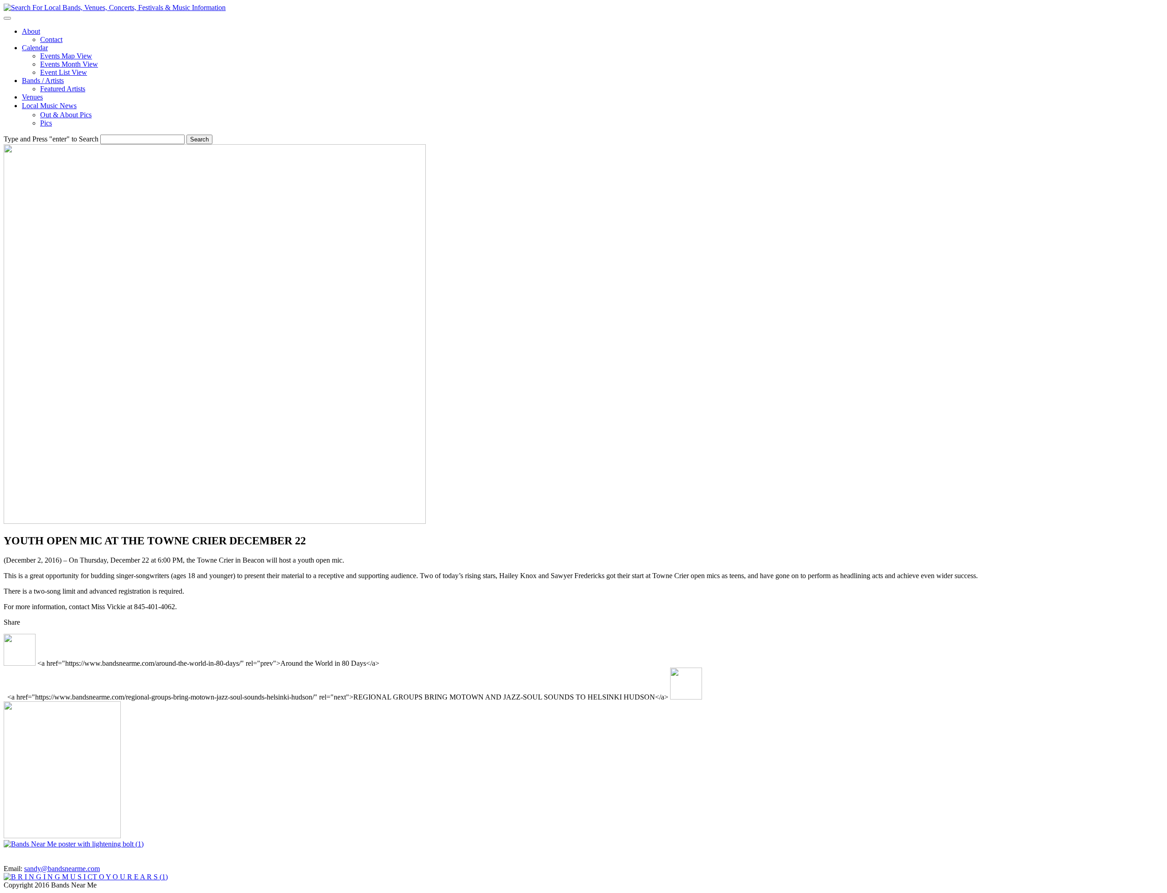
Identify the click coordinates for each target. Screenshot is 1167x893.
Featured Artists (62, 89)
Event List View (63, 72)
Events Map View (66, 56)
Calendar (35, 48)
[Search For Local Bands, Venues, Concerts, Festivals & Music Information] (115, 7)
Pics (46, 123)
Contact (51, 39)
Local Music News (49, 106)
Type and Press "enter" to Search (51, 139)
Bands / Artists (43, 80)
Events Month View (69, 64)
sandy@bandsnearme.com (62, 868)
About (31, 31)
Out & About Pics (66, 115)
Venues (32, 97)
